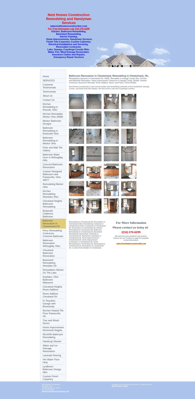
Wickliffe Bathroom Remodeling (53, 336)
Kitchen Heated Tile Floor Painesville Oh (53, 313)
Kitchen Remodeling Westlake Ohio (50, 194)
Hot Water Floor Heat (51, 361)
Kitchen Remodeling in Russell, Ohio (50, 107)
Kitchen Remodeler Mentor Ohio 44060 (53, 115)
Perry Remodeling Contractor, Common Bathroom (53, 233)
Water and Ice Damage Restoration (50, 348)
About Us (48, 95)
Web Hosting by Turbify (120, 386)
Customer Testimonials (49, 86)
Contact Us (49, 100)
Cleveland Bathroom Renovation (49, 253)
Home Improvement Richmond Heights (53, 329)
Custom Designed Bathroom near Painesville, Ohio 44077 (52, 175)
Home (46, 76)
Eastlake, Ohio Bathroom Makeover (50, 280)
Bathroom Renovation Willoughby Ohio (51, 243)
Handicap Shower (52, 341)
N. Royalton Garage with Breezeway (49, 303)
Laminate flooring (52, 355)
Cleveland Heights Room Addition (52, 288)
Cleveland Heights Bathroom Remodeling (52, 204)
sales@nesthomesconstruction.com (55, 391)
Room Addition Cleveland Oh (50, 295)
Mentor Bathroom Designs (52, 122)
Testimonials (49, 91)
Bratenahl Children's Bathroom (48, 213)
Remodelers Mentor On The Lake (53, 271)
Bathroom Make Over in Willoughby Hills (53, 157)
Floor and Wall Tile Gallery (52, 149)
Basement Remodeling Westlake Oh (50, 263)
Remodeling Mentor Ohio (53, 185)
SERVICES (49, 80)
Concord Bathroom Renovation (53, 166)
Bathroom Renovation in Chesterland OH (51, 223)
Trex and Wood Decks (51, 322)
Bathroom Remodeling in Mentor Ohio (50, 140)
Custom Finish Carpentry (50, 378)
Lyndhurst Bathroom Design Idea (52, 369)
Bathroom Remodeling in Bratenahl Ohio (51, 131)
